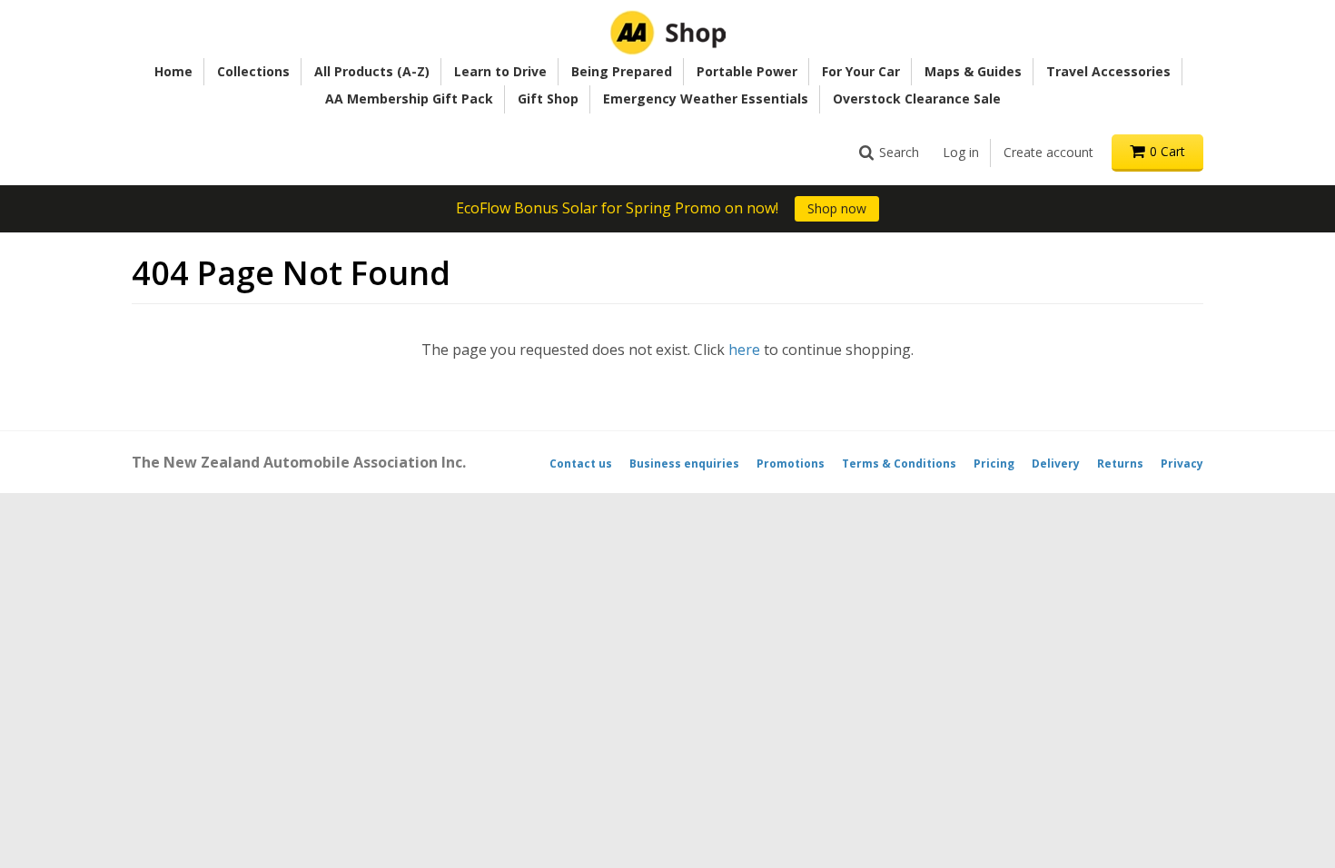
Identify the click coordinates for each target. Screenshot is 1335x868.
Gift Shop (548, 98)
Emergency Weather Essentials (705, 98)
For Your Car (861, 71)
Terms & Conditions (899, 463)
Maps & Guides (973, 71)
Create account (1048, 152)
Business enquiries (684, 463)
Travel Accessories (1108, 71)
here (744, 350)
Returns (1120, 463)
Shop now (836, 208)
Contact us (580, 463)
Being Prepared (621, 71)
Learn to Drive (500, 71)
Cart (1167, 151)
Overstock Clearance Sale (917, 98)
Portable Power (747, 71)
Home (173, 71)
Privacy (1182, 463)
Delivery (1056, 463)
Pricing (994, 463)
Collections (253, 71)
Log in (961, 152)
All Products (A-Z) (372, 71)
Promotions (790, 463)
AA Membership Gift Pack (409, 98)
